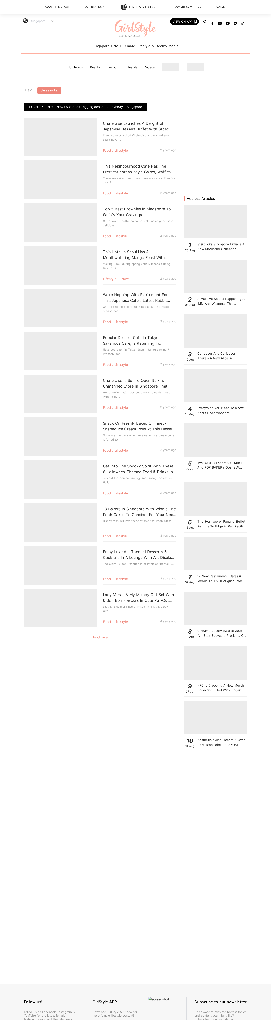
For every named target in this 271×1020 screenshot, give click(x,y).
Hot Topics (75, 67)
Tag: (29, 90)
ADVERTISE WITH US (188, 6)
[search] (205, 22)
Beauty (95, 67)
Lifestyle (131, 67)
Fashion (113, 67)
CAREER (221, 6)
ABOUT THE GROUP (57, 6)
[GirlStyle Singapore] (135, 28)
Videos (150, 67)
